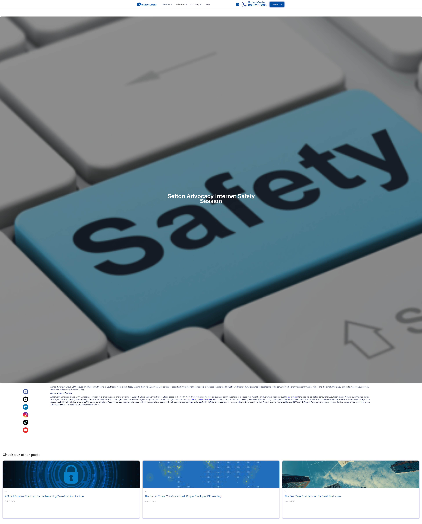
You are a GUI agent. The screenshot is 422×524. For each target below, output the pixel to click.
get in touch (292, 397)
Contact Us (277, 4)
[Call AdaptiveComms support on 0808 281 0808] (238, 4)
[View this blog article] (71, 474)
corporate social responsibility (199, 399)
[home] (146, 4)
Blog (208, 4)
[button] (167, 4)
